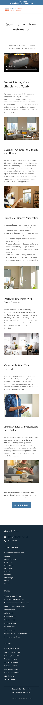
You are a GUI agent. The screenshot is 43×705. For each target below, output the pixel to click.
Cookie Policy (17, 689)
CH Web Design (26, 698)
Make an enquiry (21, 505)
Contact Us (27, 689)
